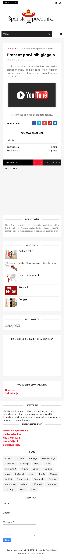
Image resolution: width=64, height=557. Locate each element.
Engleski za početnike (15, 430)
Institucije (24, 463)
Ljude (7, 474)
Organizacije (23, 479)
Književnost (10, 469)
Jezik (16, 48)
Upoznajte (10, 489)
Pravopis (53, 479)
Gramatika (10, 463)
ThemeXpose (51, 550)
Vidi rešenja (11, 393)
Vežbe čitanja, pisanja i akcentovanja (37, 263)
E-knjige (23, 299)
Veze (33, 489)
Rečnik (24, 484)
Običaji (8, 479)
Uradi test (10, 390)
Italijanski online (12, 434)
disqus (46, 162)
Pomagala (39, 479)
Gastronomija (48, 458)
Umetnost (51, 484)
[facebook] (52, 3)
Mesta (42, 474)
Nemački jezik (11, 441)
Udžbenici (37, 484)
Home (10, 48)
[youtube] (60, 3)
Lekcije (24, 48)
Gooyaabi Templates (38, 553)
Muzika (53, 474)
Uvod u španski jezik (29, 275)
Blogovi (9, 458)
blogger (38, 162)
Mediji (31, 474)
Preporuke (10, 484)
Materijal (19, 474)
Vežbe (23, 489)
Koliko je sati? (26, 251)
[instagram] (56, 3)
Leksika (48, 469)
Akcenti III (24, 287)
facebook (55, 162)
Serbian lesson (11, 445)
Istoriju (37, 463)
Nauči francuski (11, 438)
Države (20, 458)
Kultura (24, 469)
